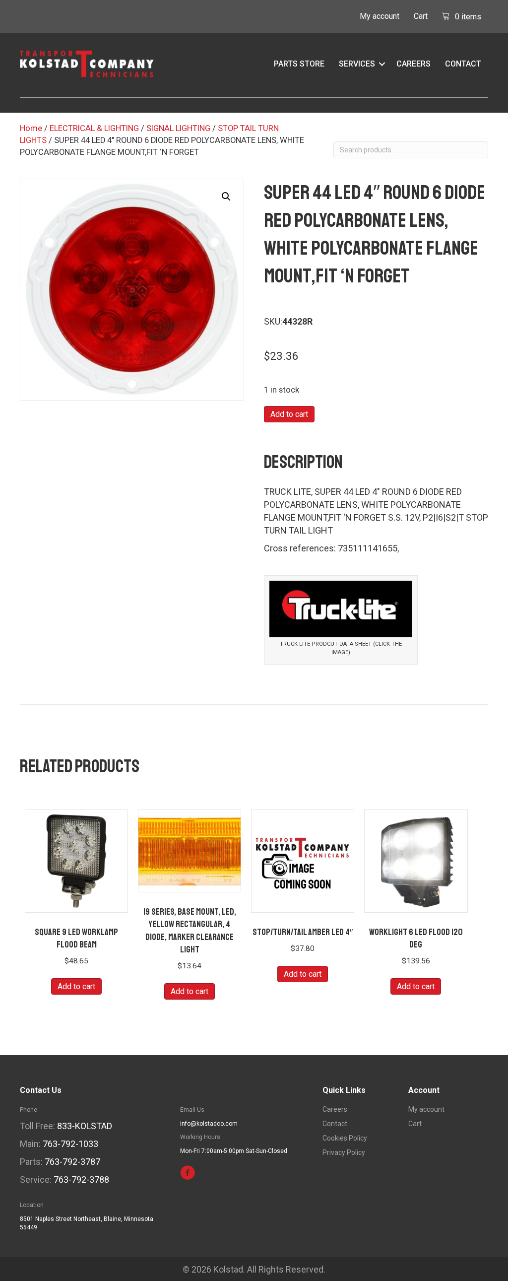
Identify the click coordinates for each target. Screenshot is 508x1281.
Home (31, 128)
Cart (421, 16)
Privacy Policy (343, 1152)
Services (357, 63)
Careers (413, 63)
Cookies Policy (344, 1138)
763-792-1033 (70, 1144)
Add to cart (289, 414)
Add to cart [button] (76, 986)
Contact (463, 63)
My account (379, 16)
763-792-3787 (72, 1161)
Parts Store (299, 63)
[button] (382, 64)
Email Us (192, 1109)
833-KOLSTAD (84, 1126)
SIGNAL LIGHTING (178, 128)
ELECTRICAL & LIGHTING (94, 128)
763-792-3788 (81, 1179)
